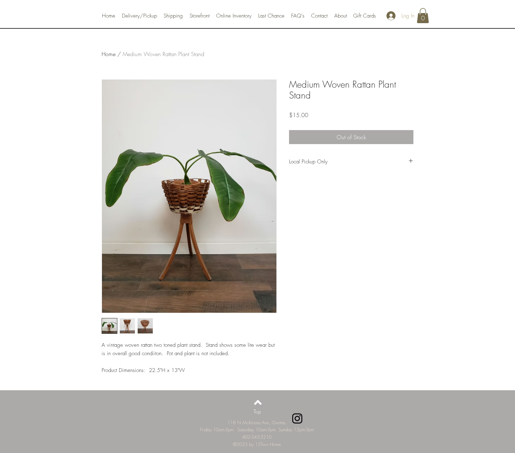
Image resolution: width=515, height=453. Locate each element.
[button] (423, 15)
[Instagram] (297, 418)
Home (109, 54)
